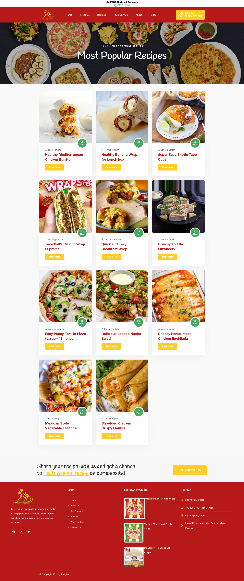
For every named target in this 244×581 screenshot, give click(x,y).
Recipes (101, 14)
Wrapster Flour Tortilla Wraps (160, 498)
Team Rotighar (55, 150)
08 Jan (82, 143)
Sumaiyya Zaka (55, 239)
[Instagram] (21, 531)
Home (69, 14)
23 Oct (138, 143)
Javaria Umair (168, 150)
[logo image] (46, 15)
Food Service (121, 14)
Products (85, 14)
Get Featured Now (190, 470)
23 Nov (195, 143)
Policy (153, 14)
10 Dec (139, 411)
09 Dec (82, 322)
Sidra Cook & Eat (112, 239)
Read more (54, 167)
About (139, 14)
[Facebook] (13, 531)
